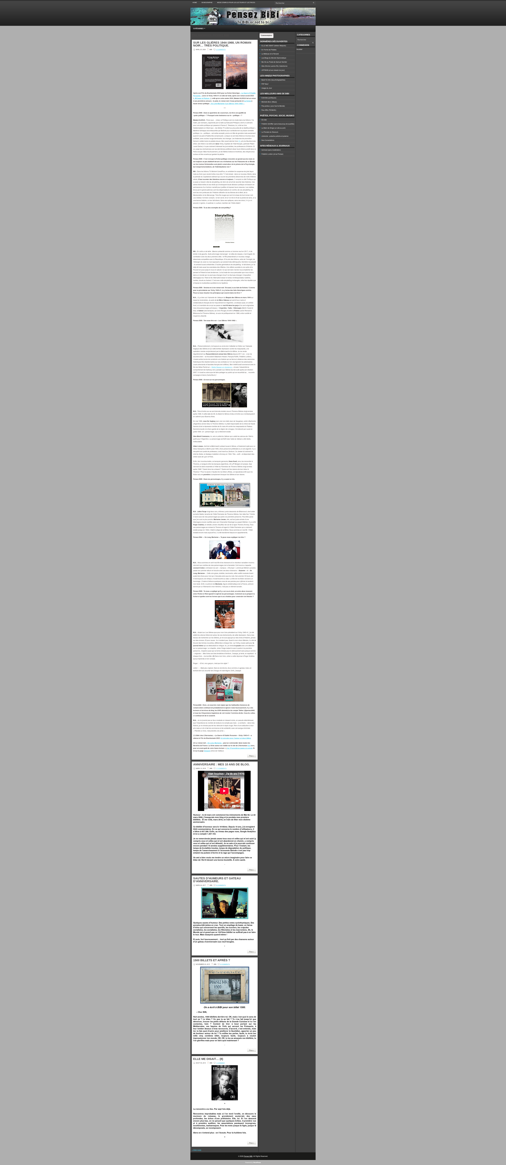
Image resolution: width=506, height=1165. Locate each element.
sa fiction (247, 101)
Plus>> (251, 756)
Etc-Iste (264, 120)
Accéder (299, 49)
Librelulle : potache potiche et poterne (274, 136)
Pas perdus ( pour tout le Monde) (273, 106)
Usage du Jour (266, 88)
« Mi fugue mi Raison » (202, 98)
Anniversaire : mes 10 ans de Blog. (221, 764)
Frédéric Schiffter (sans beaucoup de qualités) (277, 124)
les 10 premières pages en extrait (239, 748)
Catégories (199, 28)
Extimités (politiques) (268, 98)
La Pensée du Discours (269, 132)
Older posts (196, 1150)
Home (195, 2)
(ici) (249, 745)
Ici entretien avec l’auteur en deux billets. (236, 738)
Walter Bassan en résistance (221, 367)
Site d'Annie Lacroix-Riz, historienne (274, 66)
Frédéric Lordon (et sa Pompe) (272, 154)
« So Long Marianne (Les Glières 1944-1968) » (227, 103)
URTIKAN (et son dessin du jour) (273, 70)
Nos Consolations (267, 140)
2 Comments (221, 49)
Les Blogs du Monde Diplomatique (273, 58)
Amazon (207, 751)
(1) (239, 141)
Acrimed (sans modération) (271, 150)
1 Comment (220, 1063)
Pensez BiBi (248, 1156)
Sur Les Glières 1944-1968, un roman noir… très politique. (222, 44)
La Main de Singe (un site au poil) (273, 128)
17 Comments (221, 768)
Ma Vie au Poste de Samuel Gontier (274, 62)
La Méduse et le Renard (270, 54)
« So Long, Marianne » (214, 743)
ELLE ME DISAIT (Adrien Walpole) (273, 45)
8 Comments (221, 885)
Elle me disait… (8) (208, 1059)
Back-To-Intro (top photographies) (273, 80)
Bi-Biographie (207, 2)
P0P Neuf (264, 84)
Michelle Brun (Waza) (269, 102)
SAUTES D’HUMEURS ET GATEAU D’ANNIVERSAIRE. (217, 880)
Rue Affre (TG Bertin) (268, 110)
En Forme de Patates (268, 49)
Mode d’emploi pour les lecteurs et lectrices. (236, 2)
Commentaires (266, 35)
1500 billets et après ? (211, 960)
